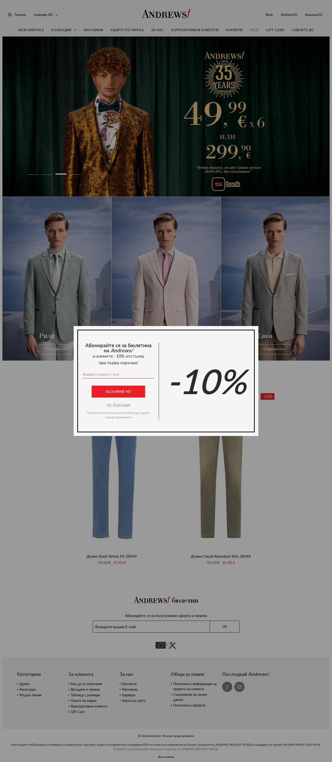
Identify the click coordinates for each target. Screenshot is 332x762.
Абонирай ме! (118, 392)
